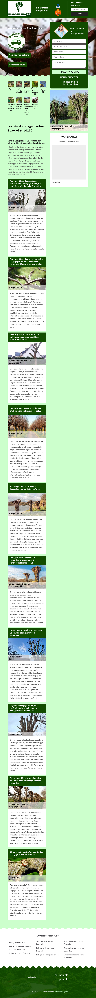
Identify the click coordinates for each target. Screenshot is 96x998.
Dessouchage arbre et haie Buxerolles (74, 949)
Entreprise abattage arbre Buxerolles (74, 956)
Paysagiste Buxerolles (17, 943)
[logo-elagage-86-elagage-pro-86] (19, 8)
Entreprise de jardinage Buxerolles (45, 949)
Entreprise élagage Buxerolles (47, 955)
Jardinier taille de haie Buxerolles (44, 943)
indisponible (42, 8)
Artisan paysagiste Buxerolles (20, 953)
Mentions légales (61, 992)
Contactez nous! (17, 65)
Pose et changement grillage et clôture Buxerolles (20, 948)
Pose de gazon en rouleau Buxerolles (73, 943)
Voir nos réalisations (19, 55)
